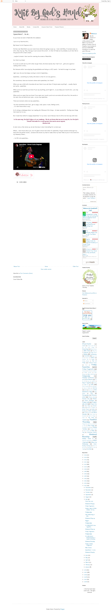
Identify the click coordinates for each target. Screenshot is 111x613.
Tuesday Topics (93, 429)
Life (92, 384)
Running (84, 411)
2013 (85, 483)
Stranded (84, 416)
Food (86, 364)
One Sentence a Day (89, 390)
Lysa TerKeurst (91, 198)
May (87, 557)
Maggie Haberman (86, 245)
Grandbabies (94, 370)
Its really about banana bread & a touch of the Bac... (90, 537)
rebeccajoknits (98, 98)
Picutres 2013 (85, 398)
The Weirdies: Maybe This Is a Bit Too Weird (91, 232)
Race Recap (87, 405)
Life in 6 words (85, 386)
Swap (83, 417)
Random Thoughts (91, 407)
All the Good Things (88, 347)
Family (93, 359)
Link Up (95, 388)
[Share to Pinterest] (26, 182)
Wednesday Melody (92, 432)
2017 (85, 473)
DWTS (92, 357)
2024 (85, 457)
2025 (85, 455)
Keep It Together (86, 383)
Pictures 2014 (92, 397)
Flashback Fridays (93, 362)
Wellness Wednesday (86, 440)
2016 (85, 476)
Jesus (83, 379)
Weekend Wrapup (89, 503)
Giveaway (84, 370)
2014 (85, 481)
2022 (85, 462)
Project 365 (85, 402)
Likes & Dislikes (87, 388)
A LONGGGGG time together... (90, 526)
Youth (83, 449)
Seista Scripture (92, 411)
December (88, 487)
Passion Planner (59, 27)
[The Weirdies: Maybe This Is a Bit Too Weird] (85, 233)
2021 (85, 464)
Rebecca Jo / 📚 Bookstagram (91, 179)
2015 (85, 478)
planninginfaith (94, 139)
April (87, 560)
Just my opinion (91, 381)
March (87, 562)
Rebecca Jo (94, 33)
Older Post (75, 266)
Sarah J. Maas (86, 255)
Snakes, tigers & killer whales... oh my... (91, 509)
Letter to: (86, 384)
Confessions (93, 354)
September (88, 494)
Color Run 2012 (89, 501)
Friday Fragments (87, 369)
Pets (92, 393)
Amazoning (85, 349)
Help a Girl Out (91, 374)
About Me (21, 27)
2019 (85, 469)
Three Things (91, 425)
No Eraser (91, 389)
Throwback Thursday (86, 427)
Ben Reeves (85, 227)
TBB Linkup (91, 417)
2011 (85, 570)
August (88, 497)
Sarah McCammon (87, 219)
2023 (85, 459)
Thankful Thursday (89, 420)
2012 (85, 485)
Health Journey (87, 372)
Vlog (83, 432)
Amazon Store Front (47, 27)
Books (28, 27)
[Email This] (20, 182)
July (87, 499)
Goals (89, 370)
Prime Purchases (89, 400)
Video (92, 430)
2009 (85, 574)
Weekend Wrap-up (90, 518)
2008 (85, 577)
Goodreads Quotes (93, 201)
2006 (85, 581)
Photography (85, 395)
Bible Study (87, 350)
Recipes (93, 409)
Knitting (95, 382)
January (88, 567)
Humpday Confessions (88, 377)
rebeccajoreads (103, 179)
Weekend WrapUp (90, 552)
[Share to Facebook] (24, 182)
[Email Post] (17, 182)
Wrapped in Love (91, 447)
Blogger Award (94, 352)
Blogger (62, 609)
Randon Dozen (85, 409)
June (87, 555)
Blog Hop (95, 350)
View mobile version (46, 269)
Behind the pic (94, 349)
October (88, 492)
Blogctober (86, 352)
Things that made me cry (87, 423)
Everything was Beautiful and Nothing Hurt (90, 224)
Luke (86, 390)
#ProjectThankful (86, 344)
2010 (85, 572)
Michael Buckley (86, 235)
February (88, 564)
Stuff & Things (91, 416)
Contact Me (36, 27)
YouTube (89, 449)
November (88, 490)
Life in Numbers (93, 386)
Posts (85, 300)
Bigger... (87, 520)
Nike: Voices (88, 547)
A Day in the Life (91, 345)
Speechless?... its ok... (90, 550)
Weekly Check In (87, 438)
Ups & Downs (87, 430)
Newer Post (17, 266)
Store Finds (92, 414)
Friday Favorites (89, 365)
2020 (85, 466)
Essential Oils (85, 359)
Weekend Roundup (89, 435)
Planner (95, 398)
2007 (85, 579)
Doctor (87, 357)
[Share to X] (23, 182)
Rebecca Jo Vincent (88, 98)
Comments (87, 303)
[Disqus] (46, 206)
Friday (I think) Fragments (89, 544)
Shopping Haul (87, 412)
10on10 (83, 345)
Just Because (89, 379)
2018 (85, 471)
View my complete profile (89, 53)
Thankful (84, 419)
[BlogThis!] (21, 182)
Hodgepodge (86, 376)
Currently (87, 356)
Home (15, 27)
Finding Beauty (85, 361)
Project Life (94, 404)
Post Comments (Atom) (26, 273)
